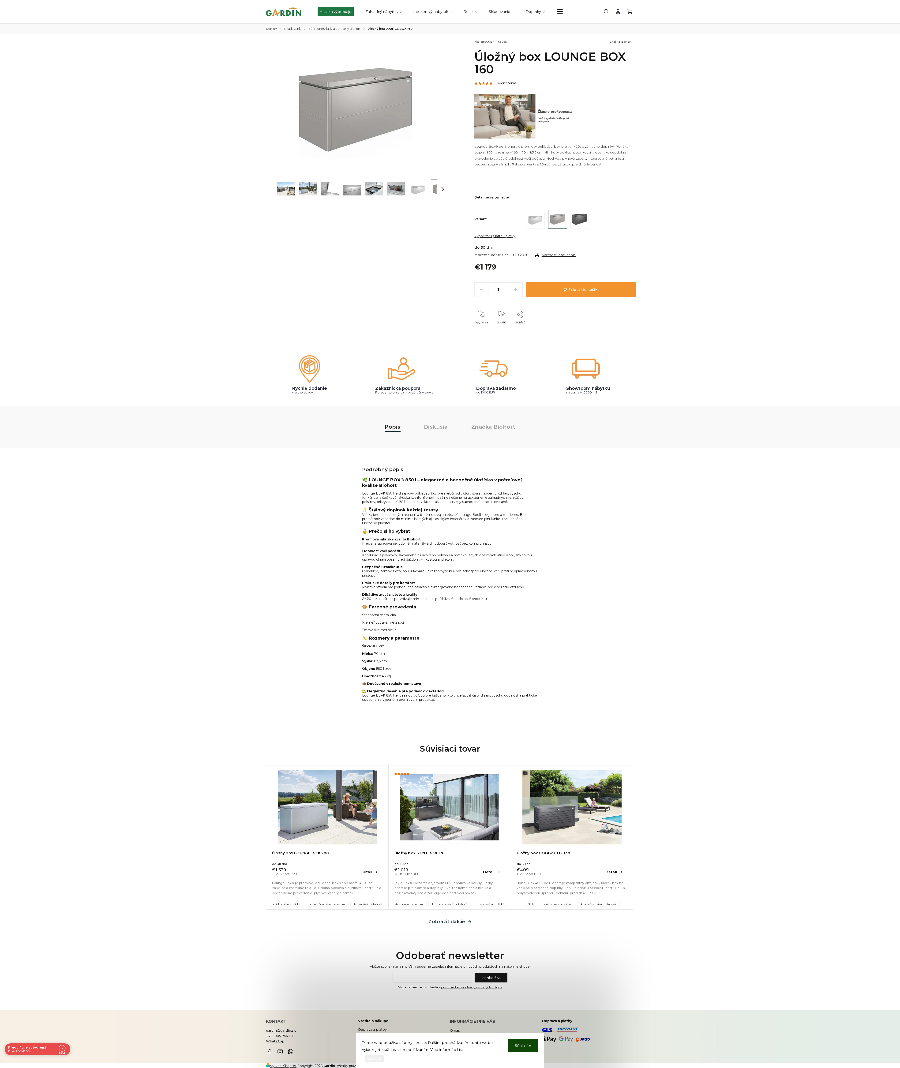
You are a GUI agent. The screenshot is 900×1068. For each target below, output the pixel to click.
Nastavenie (374, 1058)
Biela (531, 904)
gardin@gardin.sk (281, 1030)
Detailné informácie (491, 197)
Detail (366, 872)
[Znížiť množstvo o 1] (481, 289)
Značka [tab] (493, 426)
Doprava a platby (372, 1029)
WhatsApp (275, 1041)
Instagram (280, 1051)
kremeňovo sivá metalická (327, 904)
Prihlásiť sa (491, 978)
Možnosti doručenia (559, 255)
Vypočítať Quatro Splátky (494, 236)
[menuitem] (339, 11)
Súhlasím (523, 1045)
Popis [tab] (393, 426)
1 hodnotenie (505, 83)
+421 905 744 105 (280, 1036)
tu (461, 1049)
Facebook (269, 1051)
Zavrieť (621, 328)
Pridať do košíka (584, 289)
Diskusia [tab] (436, 426)
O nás (455, 1030)
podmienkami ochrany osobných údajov (471, 987)
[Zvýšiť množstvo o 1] (516, 289)
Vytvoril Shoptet (283, 1066)
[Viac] (560, 11)
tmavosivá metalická (368, 904)
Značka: (621, 41)
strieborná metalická (286, 904)
